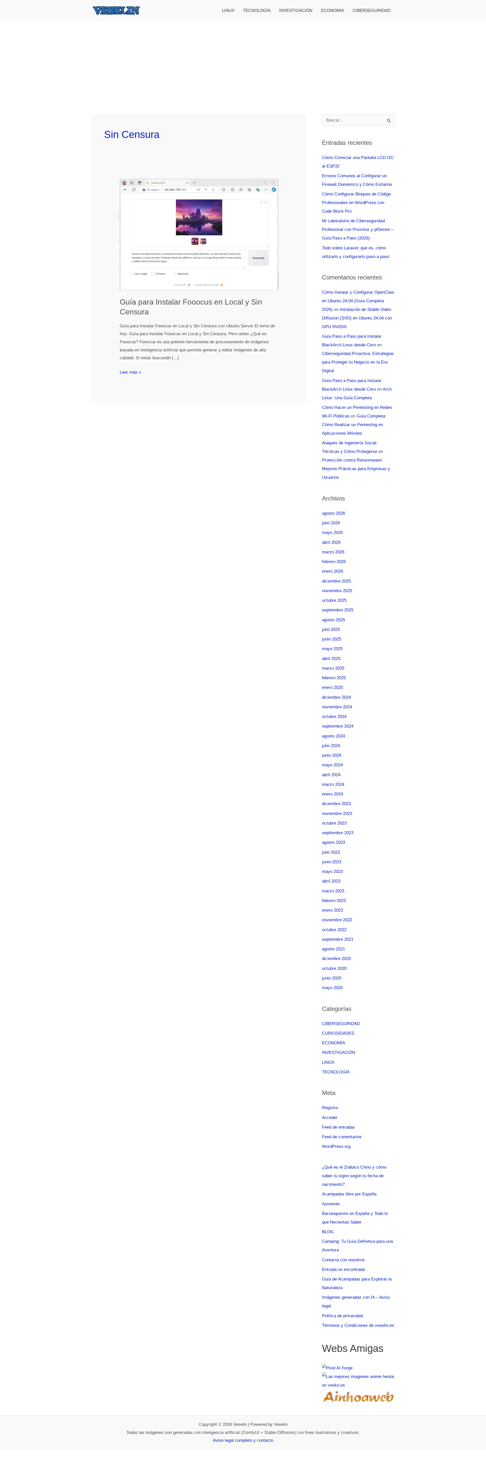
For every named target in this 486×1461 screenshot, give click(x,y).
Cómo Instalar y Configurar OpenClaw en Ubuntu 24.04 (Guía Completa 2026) (358, 301)
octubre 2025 (334, 600)
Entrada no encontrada (343, 1269)
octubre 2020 (334, 968)
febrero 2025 (334, 677)
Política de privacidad (342, 1315)
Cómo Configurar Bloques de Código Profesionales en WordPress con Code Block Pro (356, 203)
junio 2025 (331, 639)
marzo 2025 (333, 668)
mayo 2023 (332, 871)
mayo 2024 (332, 765)
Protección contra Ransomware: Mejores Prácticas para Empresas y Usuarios (356, 469)
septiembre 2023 (337, 832)
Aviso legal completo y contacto (243, 1440)
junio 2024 (331, 755)
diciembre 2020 (336, 958)
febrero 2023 (334, 900)
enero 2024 (332, 794)
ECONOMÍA (332, 10)
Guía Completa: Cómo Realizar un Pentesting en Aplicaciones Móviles (354, 425)
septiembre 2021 (337, 939)
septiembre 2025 (337, 610)
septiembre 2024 (337, 726)
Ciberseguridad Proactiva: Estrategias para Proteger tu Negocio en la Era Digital (358, 362)
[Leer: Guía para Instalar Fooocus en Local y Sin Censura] (199, 234)
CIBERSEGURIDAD (372, 10)
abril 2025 (331, 658)
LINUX (228, 10)
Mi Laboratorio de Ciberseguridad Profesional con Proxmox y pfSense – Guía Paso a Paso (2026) (357, 229)
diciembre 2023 (336, 803)
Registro (330, 1107)
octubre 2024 (334, 716)
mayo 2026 (332, 532)
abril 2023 (331, 881)
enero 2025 (332, 687)
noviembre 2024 (337, 707)
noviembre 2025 (337, 590)
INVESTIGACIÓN (295, 10)
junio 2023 (331, 861)
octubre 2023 (334, 823)
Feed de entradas (338, 1127)
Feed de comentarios (342, 1136)
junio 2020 (331, 978)
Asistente (331, 1204)
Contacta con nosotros (343, 1259)
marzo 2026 (333, 552)
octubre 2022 (334, 929)
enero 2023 (332, 910)
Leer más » (130, 373)
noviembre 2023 (337, 813)
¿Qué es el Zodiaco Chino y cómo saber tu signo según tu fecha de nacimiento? (354, 1176)
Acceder (330, 1117)
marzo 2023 (333, 891)
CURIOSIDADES (338, 1033)
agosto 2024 (333, 736)
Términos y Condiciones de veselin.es (358, 1325)
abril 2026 (331, 542)
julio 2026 (331, 523)
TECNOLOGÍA (257, 10)
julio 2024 (331, 745)
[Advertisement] (243, 59)
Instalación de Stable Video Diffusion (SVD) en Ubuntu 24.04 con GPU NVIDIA (357, 318)
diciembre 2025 (336, 581)
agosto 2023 (333, 842)
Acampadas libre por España (349, 1194)
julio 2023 (331, 852)
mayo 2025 (332, 648)
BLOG (328, 1231)
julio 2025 (331, 629)
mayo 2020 (332, 987)
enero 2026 (332, 571)
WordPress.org (336, 1146)
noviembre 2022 (337, 919)
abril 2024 (331, 774)
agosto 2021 (333, 949)
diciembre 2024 (336, 697)
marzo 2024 (333, 784)
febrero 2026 (334, 561)
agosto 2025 (333, 619)
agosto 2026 (333, 513)
